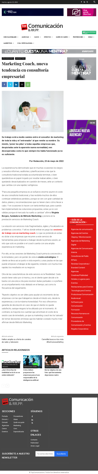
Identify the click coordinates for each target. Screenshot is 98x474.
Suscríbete (61, 454)
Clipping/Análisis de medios (10, 366)
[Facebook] (81, 2)
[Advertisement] (81, 99)
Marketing (20, 58)
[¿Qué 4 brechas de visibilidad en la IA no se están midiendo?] (11, 361)
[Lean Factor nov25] (33, 18)
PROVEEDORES (8, 58)
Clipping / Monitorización (81, 237)
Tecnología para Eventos (81, 291)
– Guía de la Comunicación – (78, 221)
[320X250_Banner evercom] (81, 82)
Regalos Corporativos (79, 329)
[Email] (21, 84)
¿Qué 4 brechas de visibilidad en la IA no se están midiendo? (11, 372)
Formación (75, 310)
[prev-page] (3, 385)
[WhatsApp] (27, 84)
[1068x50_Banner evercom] (49, 55)
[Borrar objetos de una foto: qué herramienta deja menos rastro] (54, 361)
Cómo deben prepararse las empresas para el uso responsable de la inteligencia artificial (31, 375)
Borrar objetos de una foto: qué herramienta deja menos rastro (53, 372)
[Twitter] (87, 2)
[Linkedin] (84, 2)
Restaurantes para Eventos (82, 287)
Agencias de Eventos (79, 233)
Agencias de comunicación (82, 229)
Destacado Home (30, 367)
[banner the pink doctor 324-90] (81, 18)
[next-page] (7, 385)
